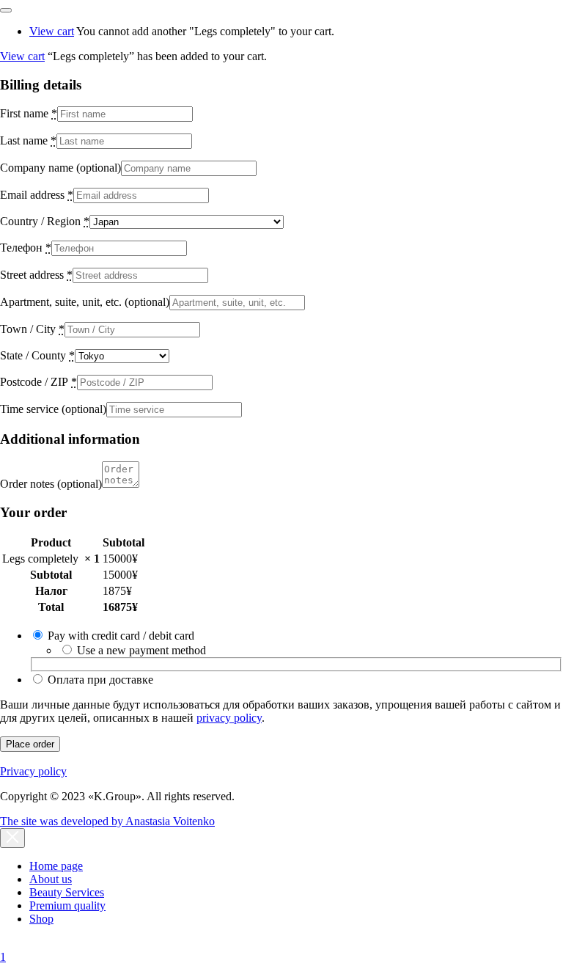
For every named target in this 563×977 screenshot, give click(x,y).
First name (28, 113)
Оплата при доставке (100, 679)
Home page (56, 866)
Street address (36, 274)
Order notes (51, 483)
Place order (30, 744)
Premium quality (67, 905)
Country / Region (44, 221)
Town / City (32, 329)
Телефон (25, 247)
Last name (28, 140)
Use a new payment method (141, 650)
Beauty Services (66, 892)
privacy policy (229, 717)
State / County (37, 355)
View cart (51, 31)
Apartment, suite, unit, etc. (84, 302)
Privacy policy (33, 771)
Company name (60, 167)
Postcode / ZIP (38, 382)
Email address (36, 195)
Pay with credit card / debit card (121, 635)
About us (50, 879)
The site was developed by (107, 821)
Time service (53, 409)
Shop (41, 918)
